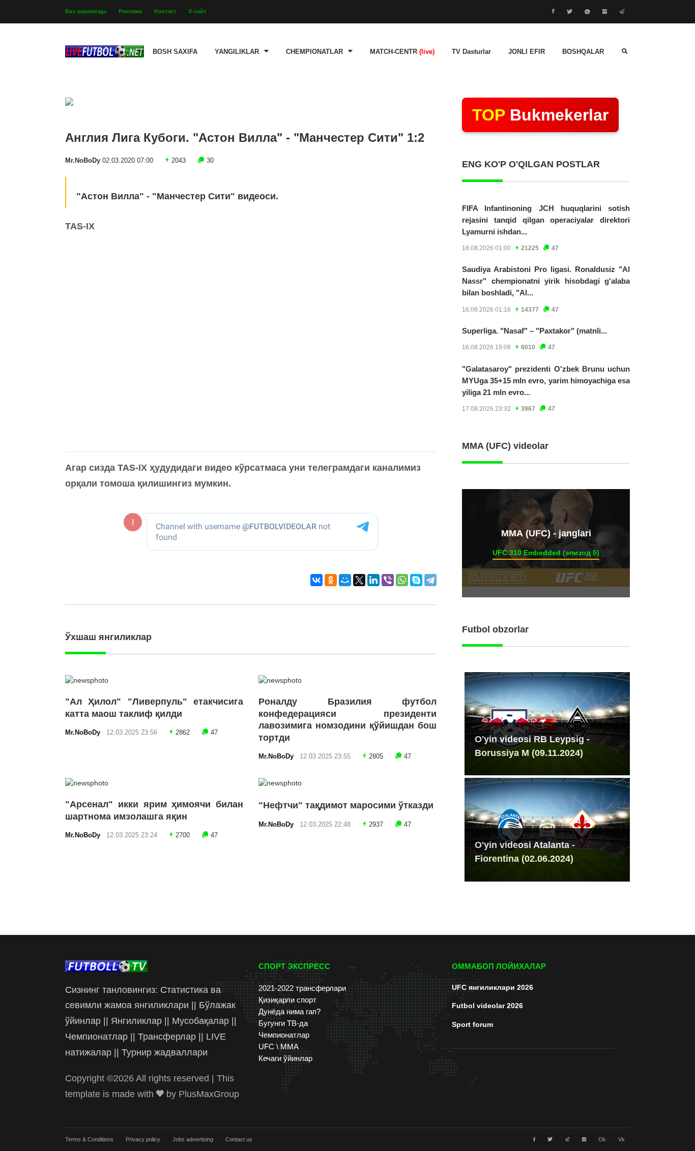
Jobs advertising (192, 1139)
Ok (602, 1139)
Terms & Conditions (89, 1139)
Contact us (238, 1139)
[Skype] (416, 580)
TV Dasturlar (471, 51)
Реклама (130, 11)
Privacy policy (143, 1139)
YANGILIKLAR (237, 51)
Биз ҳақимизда (85, 11)
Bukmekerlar (540, 115)
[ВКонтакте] (316, 580)
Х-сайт (197, 11)
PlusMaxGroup (209, 1094)
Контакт (165, 11)
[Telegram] (430, 580)
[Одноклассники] (331, 580)
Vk (621, 1139)
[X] (359, 580)
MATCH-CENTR (402, 51)
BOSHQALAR (583, 51)
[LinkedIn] (373, 580)
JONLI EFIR (526, 51)
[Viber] (388, 580)
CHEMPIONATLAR (314, 51)
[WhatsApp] (402, 580)
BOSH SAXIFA (175, 51)
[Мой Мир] (345, 580)
